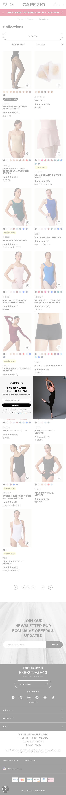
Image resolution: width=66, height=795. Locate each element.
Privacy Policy (18, 413)
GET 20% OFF (16, 405)
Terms (24, 413)
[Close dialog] (64, 378)
